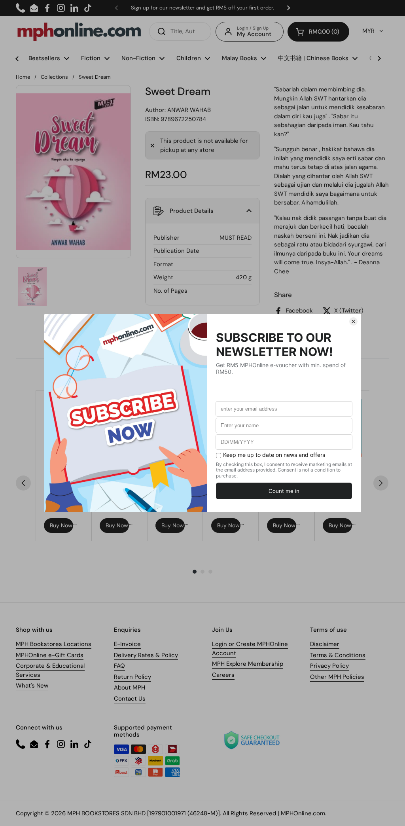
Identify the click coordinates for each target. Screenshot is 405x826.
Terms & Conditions (337, 655)
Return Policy (132, 677)
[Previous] (23, 483)
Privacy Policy (329, 666)
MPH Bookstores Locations (53, 644)
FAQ (119, 666)
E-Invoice (127, 644)
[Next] (380, 483)
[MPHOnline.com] (79, 32)
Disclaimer (324, 644)
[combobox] (180, 31)
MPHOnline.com (303, 813)
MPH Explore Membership (247, 664)
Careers (223, 675)
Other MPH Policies (337, 677)
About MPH (129, 687)
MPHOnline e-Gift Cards (49, 655)
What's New (32, 686)
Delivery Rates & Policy (146, 655)
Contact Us (130, 699)
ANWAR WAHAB (189, 110)
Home (23, 77)
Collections (54, 77)
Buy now (61, 525)
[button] (318, 32)
